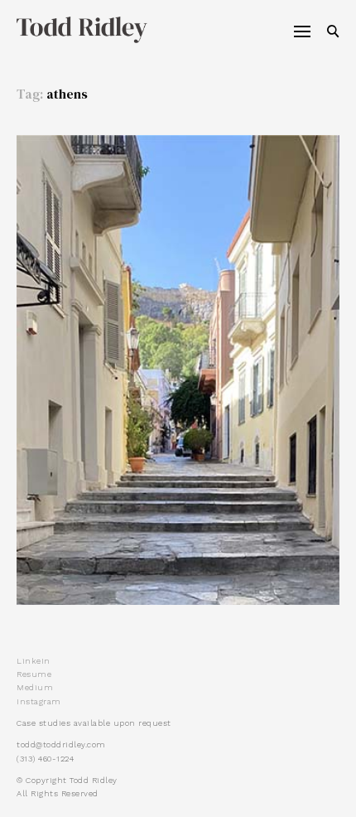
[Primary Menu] (302, 31)
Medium (35, 687)
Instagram (39, 701)
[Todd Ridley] (74, 30)
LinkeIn (34, 660)
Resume (34, 674)
